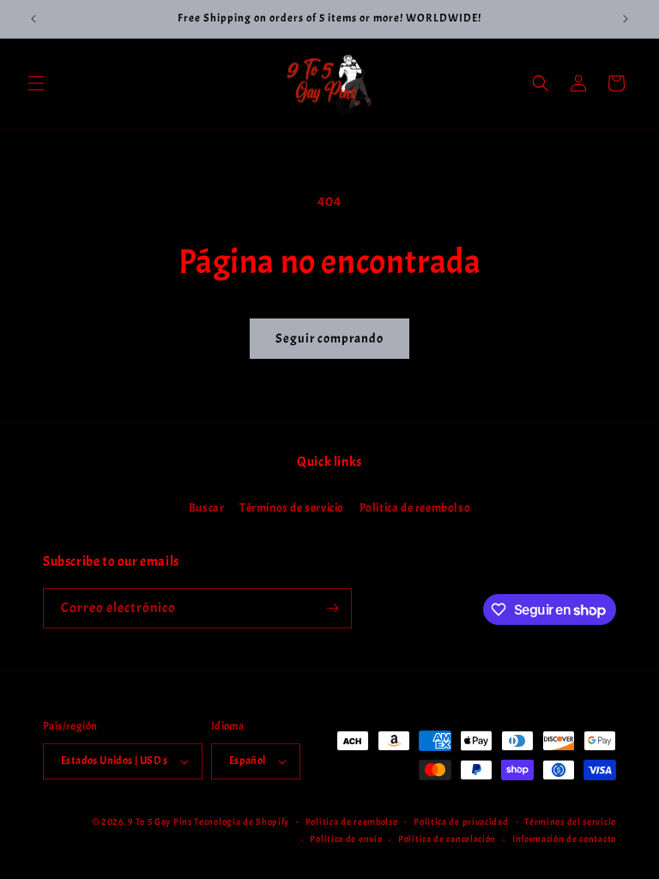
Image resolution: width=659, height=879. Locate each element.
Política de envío (346, 839)
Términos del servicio (570, 821)
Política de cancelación (447, 839)
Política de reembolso (351, 821)
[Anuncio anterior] (33, 19)
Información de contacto (564, 839)
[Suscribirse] (332, 608)
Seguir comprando (329, 338)
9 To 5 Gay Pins (160, 821)
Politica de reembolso (415, 507)
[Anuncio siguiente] (625, 19)
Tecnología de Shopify (241, 821)
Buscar (207, 507)
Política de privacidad (461, 821)
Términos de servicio (291, 507)
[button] (36, 83)
